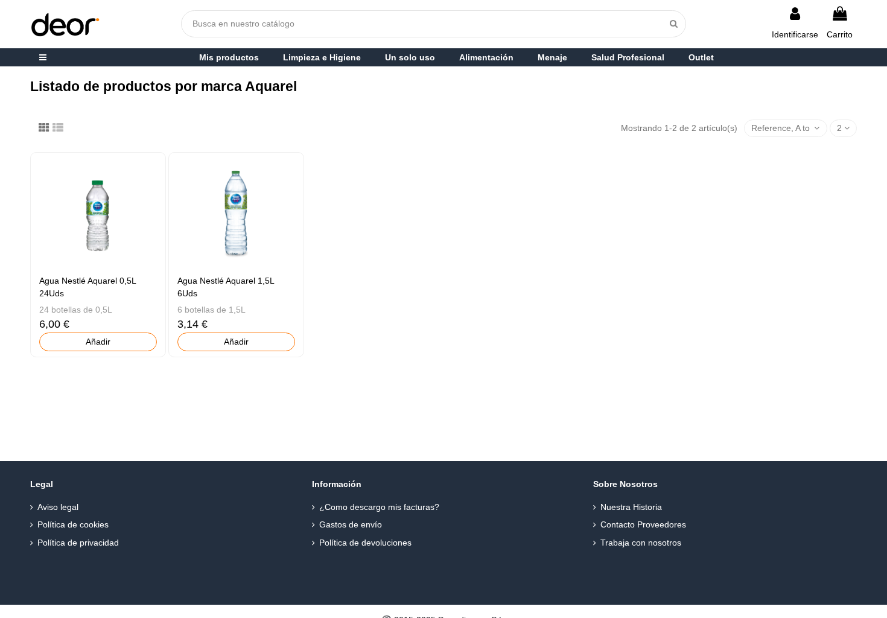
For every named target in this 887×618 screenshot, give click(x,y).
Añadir (98, 341)
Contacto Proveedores (643, 524)
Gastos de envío (350, 524)
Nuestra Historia (631, 507)
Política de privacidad (78, 542)
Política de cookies (73, 524)
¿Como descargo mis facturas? (379, 507)
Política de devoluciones (365, 542)
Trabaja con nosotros (640, 542)
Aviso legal (57, 507)
